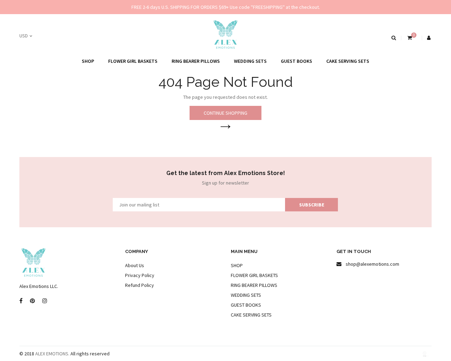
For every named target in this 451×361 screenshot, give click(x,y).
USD (23, 35)
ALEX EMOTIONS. (52, 353)
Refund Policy (139, 285)
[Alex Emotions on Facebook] (21, 301)
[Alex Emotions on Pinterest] (32, 301)
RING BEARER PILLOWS (196, 61)
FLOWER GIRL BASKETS (132, 61)
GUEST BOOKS (296, 61)
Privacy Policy (139, 275)
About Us (134, 265)
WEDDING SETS (250, 61)
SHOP (88, 61)
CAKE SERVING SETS (347, 61)
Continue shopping (225, 113)
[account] (429, 38)
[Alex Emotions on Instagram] (44, 301)
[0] (409, 38)
